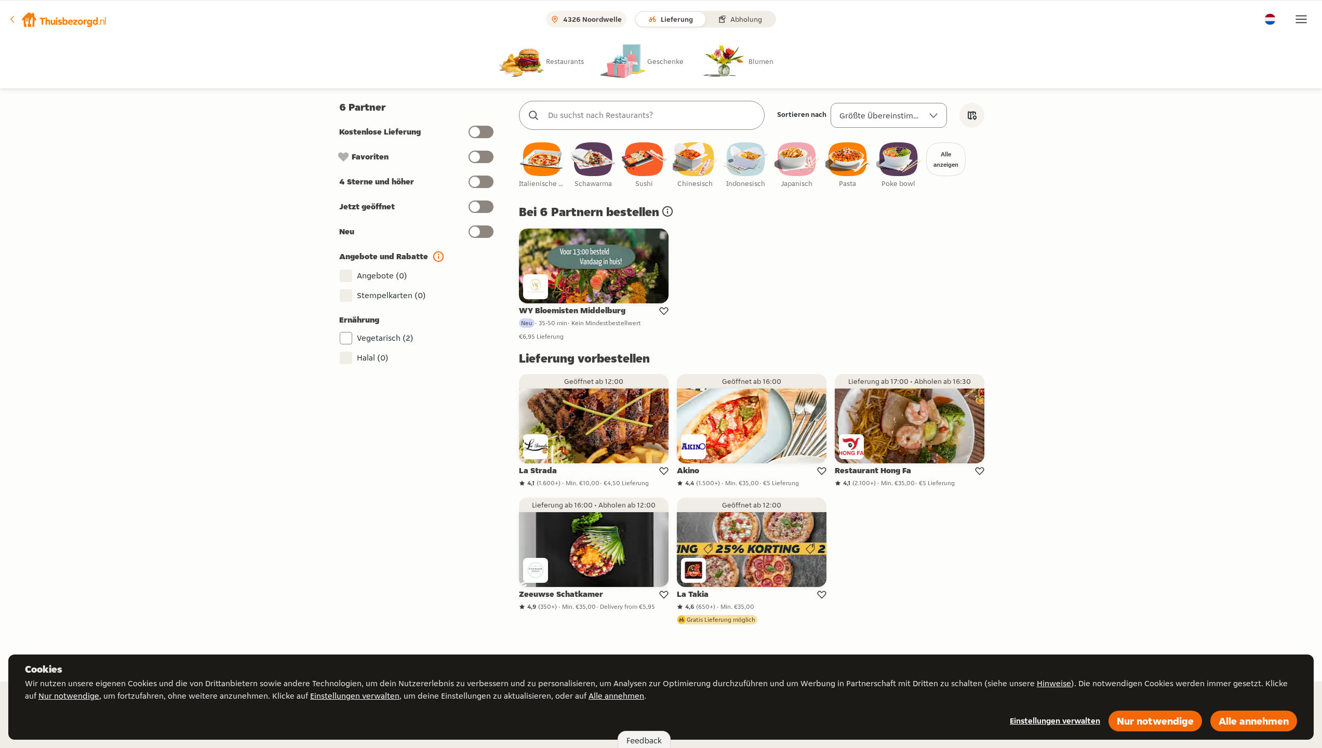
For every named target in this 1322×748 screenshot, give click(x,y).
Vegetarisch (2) (385, 337)
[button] (57, 19)
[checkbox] (542, 165)
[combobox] (652, 115)
